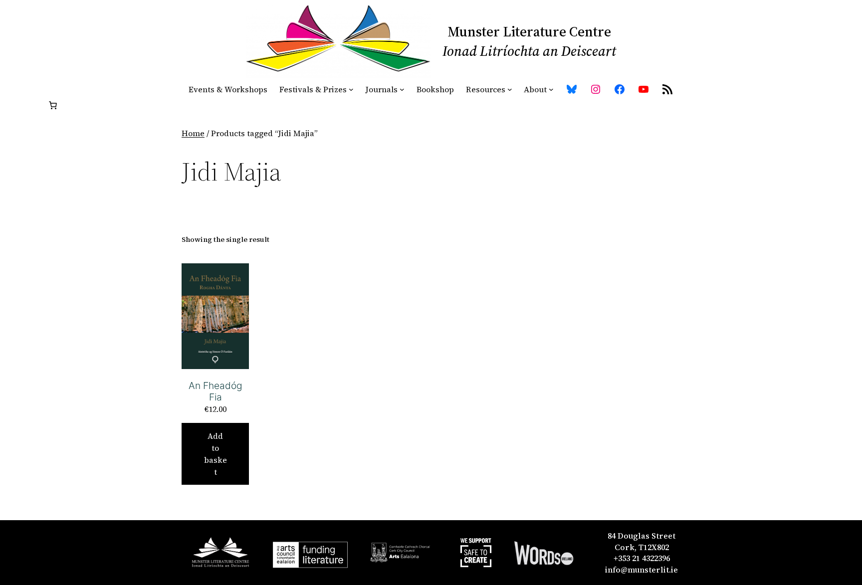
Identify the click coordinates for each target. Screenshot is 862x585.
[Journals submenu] (402, 89)
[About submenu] (551, 89)
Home (193, 133)
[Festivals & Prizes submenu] (351, 89)
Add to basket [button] (215, 453)
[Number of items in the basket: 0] (53, 105)
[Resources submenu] (509, 89)
